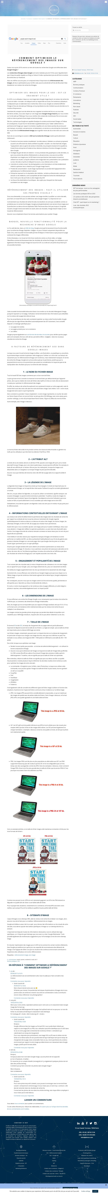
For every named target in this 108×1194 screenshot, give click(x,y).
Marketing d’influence (21, 1168)
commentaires (12, 959)
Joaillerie (76, 160)
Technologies (77, 122)
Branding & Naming (21, 1150)
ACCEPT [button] (95, 1191)
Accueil (23, 18)
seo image (32, 955)
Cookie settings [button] (85, 1191)
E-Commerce (77, 94)
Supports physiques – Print (87, 1163)
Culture (75, 138)
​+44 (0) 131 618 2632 (88, 1135)
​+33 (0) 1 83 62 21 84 (88, 1132)
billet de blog (29, 228)
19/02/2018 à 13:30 (20, 1022)
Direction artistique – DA (21, 1155)
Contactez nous (70, 1188)
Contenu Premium (79, 91)
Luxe (74, 163)
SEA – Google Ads (54, 1155)
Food (74, 147)
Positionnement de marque (21, 1153)
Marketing (76, 103)
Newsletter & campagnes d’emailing (87, 1160)
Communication (78, 88)
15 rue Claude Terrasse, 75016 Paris (83, 70)
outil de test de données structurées (38, 334)
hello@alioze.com (79, 73)
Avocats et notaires (79, 132)
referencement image (21, 955)
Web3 (54, 1158)
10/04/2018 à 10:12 (20, 1079)
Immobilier (76, 157)
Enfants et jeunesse (79, 144)
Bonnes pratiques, (12, 961)
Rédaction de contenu (87, 1155)
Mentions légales (76, 1182)
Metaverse (54, 1166)
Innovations (77, 100)
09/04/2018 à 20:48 (16, 1052)
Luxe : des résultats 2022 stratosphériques (81, 206)
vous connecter (19, 1103)
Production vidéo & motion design (87, 1150)
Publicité (76, 110)
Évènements (77, 97)
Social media (77, 119)
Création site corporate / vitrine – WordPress (54, 1173)
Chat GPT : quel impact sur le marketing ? (86, 202)
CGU (83, 1182)
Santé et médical (78, 172)
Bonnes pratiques (39, 18)
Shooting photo (87, 1153)
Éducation (76, 141)
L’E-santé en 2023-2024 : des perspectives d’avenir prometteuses (86, 198)
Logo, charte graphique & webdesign (87, 1158)
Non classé (76, 106)
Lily (11, 971)
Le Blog (29, 18)
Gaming (54, 1160)
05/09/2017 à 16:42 (20, 986)
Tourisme (76, 175)
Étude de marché (21, 1158)
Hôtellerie (76, 154)
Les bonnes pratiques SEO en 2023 (84, 194)
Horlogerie (76, 150)
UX (15, 625)
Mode (75, 166)
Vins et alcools (77, 179)
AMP (74, 81)
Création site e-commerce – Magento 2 (54, 1168)
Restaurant (76, 169)
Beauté (75, 135)
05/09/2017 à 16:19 (16, 973)
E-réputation (21, 1166)
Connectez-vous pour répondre (21, 981)
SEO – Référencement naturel (54, 1153)
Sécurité (75, 113)
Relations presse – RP (21, 1163)
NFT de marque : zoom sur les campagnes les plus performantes (86, 189)
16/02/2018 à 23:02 (16, 1002)
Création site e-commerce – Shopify (54, 1171)
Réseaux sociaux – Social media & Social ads (54, 1150)
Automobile (77, 129)
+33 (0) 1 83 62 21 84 (92, 73)
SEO (21, 625)
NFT (54, 1163)
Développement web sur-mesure (54, 1176)
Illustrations (87, 1166)
